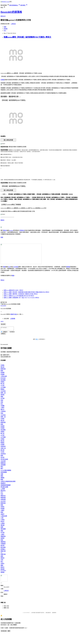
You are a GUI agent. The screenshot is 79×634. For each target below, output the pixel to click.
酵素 (2, 455)
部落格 (5, 28)
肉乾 (2, 402)
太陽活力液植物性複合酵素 (8, 481)
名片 (5, 30)
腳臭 (2, 370)
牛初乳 (2, 452)
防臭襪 (2, 374)
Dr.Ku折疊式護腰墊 (6, 470)
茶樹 (2, 559)
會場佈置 (3, 499)
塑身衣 (2, 220)
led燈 (2, 517)
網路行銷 (3, 551)
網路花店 (3, 495)
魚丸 (2, 404)
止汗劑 (2, 385)
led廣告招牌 (4, 516)
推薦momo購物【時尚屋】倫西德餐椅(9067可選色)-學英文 (27, 37)
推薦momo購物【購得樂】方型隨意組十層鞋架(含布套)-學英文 (21, 294)
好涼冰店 (3, 378)
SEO (2, 492)
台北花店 (3, 501)
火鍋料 (2, 407)
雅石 (2, 466)
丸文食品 (15, 266)
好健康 (2, 444)
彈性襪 (2, 525)
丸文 (9, 266)
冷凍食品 (3, 411)
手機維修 (3, 543)
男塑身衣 (22, 230)
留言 (15, 314)
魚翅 (2, 413)
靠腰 (2, 474)
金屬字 (2, 514)
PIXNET (28, 612)
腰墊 (2, 475)
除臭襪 (2, 372)
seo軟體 (3, 488)
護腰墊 (2, 477)
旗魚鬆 (68, 266)
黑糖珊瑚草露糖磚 (5, 485)
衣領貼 (2, 79)
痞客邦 (12, 314)
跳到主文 (3, 16)
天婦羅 (2, 405)
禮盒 (13, 275)
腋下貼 (2, 383)
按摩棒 (2, 538)
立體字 (2, 510)
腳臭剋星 (3, 369)
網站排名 (3, 490)
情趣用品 (3, 536)
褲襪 (2, 527)
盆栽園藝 (3, 464)
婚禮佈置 (3, 497)
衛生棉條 (3, 547)
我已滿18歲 (3, 631)
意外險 (2, 457)
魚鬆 (2, 237)
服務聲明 (54, 612)
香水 (2, 561)
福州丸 (2, 409)
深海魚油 (3, 453)
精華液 (2, 558)
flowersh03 (3, 305)
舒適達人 (3, 549)
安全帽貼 (3, 380)
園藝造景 (3, 463)
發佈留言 (3, 333)
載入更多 (3, 324)
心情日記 (13, 23)
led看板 (3, 523)
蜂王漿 (2, 450)
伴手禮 (2, 398)
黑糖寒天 (3, 483)
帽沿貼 (2, 367)
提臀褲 (2, 572)
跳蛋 (2, 540)
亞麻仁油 (3, 448)
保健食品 (3, 446)
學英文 (2, 280)
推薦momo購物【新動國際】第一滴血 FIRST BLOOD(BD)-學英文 (21, 297)
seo (1, 552)
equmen (11, 230)
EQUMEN (3, 570)
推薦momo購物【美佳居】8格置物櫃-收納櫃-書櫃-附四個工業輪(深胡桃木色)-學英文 (26, 292)
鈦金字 (2, 521)
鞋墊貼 (2, 389)
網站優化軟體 (4, 487)
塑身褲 (2, 569)
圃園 (2, 565)
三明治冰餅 (4, 376)
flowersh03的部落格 (11, 12)
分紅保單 (3, 461)
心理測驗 (12, 318)
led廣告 (3, 519)
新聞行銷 (3, 554)
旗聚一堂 (3, 392)
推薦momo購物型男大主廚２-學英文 (13, 290)
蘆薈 (2, 556)
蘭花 (2, 468)
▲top (2, 321)
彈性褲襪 (3, 529)
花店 (2, 493)
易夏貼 (2, 381)
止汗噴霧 (3, 387)
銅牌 (2, 512)
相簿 (5, 27)
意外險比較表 (4, 459)
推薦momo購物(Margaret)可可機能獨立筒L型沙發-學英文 (19, 295)
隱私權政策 (48, 612)
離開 (9, 631)
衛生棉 (2, 545)
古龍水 (2, 563)
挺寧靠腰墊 (4, 472)
